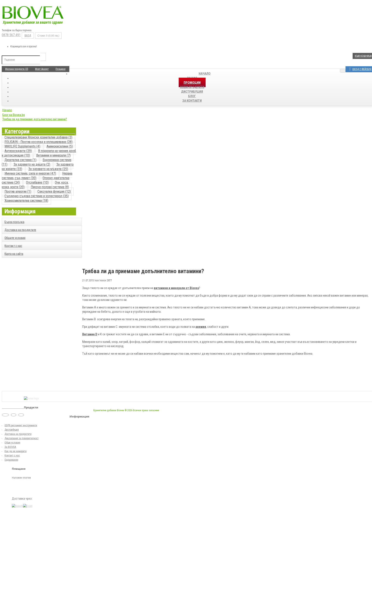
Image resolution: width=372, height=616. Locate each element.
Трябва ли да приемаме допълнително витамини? (34, 119)
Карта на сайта (14, 254)
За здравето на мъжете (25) (48, 169)
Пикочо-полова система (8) (50, 187)
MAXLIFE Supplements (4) (22, 146)
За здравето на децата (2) (32, 164)
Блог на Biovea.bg (13, 115)
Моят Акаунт (42, 69)
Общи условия (12, 442)
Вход (28, 35)
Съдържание (11, 459)
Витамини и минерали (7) (53, 155)
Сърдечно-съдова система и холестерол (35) (37, 196)
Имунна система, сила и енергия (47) (30, 173)
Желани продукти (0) (16, 69)
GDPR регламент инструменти (21, 425)
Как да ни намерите (15, 451)
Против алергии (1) (18, 191)
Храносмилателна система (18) (26, 201)
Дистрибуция (12, 429)
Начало (205, 73)
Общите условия (15, 238)
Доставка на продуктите (20, 230)
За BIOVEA (10, 446)
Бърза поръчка (14, 222)
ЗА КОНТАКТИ (192, 101)
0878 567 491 (11, 35)
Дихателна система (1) (20, 160)
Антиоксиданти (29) (18, 151)
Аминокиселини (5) (59, 146)
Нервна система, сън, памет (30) (37, 175)
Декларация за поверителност (22, 438)
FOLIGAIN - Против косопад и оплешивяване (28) (39, 142)
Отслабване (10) (37, 182)
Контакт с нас (13, 246)
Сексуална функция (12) (54, 191)
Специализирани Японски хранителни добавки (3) (38, 137)
